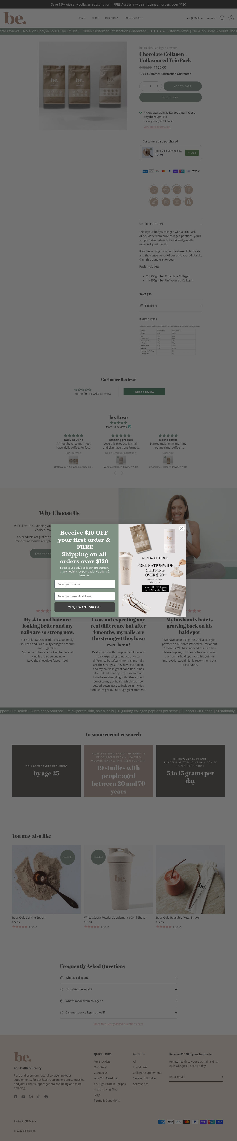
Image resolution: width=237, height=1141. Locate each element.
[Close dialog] (182, 528)
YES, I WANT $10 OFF (84, 607)
